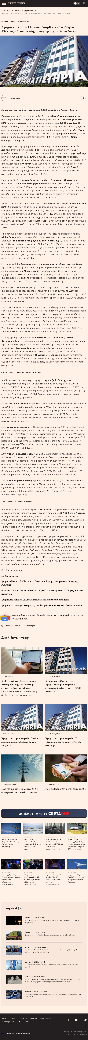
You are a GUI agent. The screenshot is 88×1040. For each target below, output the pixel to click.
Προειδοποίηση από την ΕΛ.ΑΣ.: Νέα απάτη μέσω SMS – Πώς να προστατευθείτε (54, 880)
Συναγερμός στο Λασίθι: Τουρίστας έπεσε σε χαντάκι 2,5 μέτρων (50, 935)
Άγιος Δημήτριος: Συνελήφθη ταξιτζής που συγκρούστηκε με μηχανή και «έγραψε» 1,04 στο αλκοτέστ (76, 844)
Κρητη (27, 918)
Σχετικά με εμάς (8, 1022)
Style (27, 977)
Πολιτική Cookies (8, 1018)
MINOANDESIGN (80, 1035)
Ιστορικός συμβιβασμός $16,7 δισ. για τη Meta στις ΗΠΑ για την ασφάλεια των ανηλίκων (32, 880)
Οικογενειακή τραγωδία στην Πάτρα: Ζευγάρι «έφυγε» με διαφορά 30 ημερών (52, 965)
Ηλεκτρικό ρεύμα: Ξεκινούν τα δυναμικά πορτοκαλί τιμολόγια (20, 790)
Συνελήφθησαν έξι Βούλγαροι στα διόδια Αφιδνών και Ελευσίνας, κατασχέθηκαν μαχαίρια (11, 880)
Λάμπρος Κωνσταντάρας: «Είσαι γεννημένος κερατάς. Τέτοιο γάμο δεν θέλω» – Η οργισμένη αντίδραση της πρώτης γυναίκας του (52, 980)
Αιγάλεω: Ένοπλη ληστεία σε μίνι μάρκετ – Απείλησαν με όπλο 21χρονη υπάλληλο (53, 995)
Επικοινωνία (23, 1022)
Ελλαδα (28, 962)
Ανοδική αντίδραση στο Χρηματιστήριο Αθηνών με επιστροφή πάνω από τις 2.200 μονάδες (63, 686)
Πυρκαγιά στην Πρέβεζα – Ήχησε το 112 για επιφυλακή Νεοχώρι (76, 878)
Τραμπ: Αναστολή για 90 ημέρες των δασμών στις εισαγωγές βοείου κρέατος (41, 605)
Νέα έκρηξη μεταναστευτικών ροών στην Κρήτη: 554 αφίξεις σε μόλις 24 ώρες (32, 844)
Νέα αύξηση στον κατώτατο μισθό (65, 788)
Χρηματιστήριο (28, 626)
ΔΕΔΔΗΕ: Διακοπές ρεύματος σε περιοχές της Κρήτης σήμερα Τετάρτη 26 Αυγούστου (53, 921)
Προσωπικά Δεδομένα (28, 1018)
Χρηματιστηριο (8, 22)
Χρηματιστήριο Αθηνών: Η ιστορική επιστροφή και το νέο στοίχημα (63, 741)
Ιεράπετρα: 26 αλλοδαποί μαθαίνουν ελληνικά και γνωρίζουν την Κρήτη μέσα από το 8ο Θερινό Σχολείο (53, 951)
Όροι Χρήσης (45, 1018)
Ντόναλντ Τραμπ (13, 626)
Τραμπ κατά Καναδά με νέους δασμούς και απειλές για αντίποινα (35, 600)
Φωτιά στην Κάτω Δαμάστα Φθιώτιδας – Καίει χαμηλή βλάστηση (11, 843)
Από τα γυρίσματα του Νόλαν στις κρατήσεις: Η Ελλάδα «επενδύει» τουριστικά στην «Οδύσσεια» (54, 844)
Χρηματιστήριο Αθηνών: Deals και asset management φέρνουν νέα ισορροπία (21, 741)
